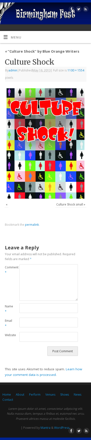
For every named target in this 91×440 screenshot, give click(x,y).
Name (8, 308)
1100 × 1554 (75, 70)
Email (8, 323)
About (20, 394)
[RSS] (85, 10)
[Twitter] (78, 10)
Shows (64, 394)
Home (6, 394)
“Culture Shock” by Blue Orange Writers (42, 51)
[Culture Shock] (45, 143)
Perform (35, 394)
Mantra (45, 428)
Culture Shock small (69, 204)
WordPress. (62, 428)
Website (8, 335)
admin (12, 70)
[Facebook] (70, 10)
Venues (50, 394)
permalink (32, 225)
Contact (7, 400)
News (77, 394)
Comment (8, 269)
